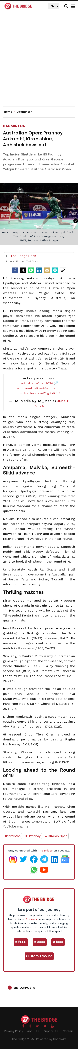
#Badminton (52, 388)
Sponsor (31, 919)
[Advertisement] (39, 62)
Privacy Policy (13, 1031)
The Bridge (45, 850)
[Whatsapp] (31, 270)
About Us (33, 1031)
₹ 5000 (20, 942)
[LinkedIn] (39, 270)
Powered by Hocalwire (51, 1039)
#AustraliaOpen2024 (37, 383)
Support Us (51, 1031)
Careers (68, 1031)
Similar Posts (24, 988)
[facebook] (15, 270)
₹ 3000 (39, 942)
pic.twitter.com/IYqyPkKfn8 (40, 393)
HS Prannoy (33, 836)
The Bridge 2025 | (24, 1039)
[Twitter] (23, 270)
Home (8, 112)
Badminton (14, 125)
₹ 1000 (58, 942)
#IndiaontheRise (30, 388)
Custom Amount (39, 956)
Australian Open (56, 836)
